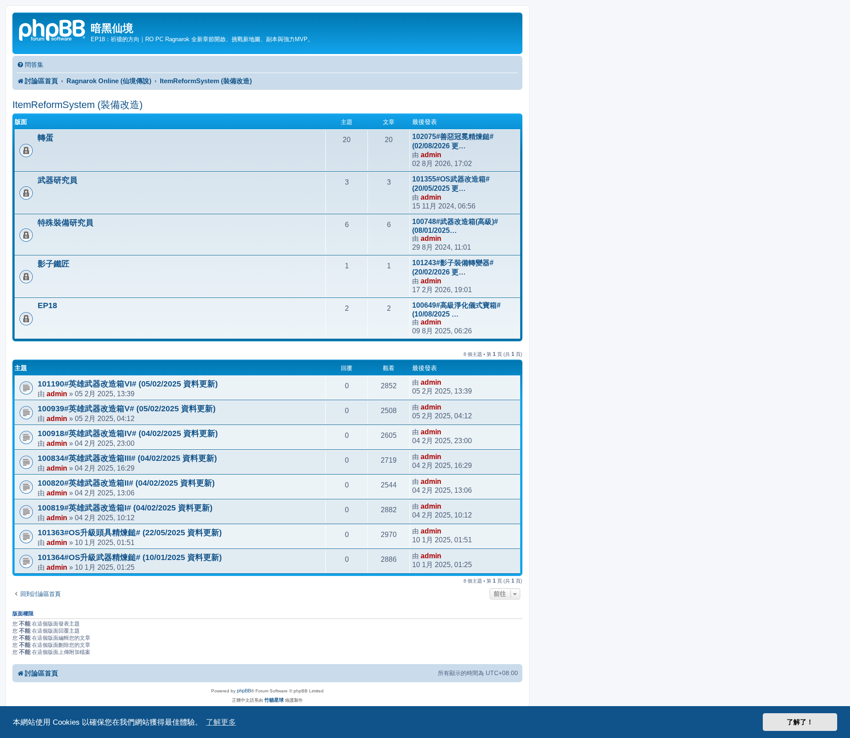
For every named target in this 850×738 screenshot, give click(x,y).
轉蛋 (46, 137)
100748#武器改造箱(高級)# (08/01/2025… (455, 226)
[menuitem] (30, 64)
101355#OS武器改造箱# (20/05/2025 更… (451, 183)
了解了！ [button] (800, 722)
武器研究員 (57, 180)
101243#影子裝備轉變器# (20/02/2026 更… (453, 267)
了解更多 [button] (221, 722)
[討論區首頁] (53, 29)
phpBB (244, 690)
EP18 (47, 305)
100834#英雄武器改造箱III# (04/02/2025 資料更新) (127, 458)
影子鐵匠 (54, 263)
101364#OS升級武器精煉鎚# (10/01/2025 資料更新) (130, 557)
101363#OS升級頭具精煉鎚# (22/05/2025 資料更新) (130, 532)
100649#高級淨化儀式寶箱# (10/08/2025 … (456, 309)
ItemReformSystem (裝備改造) (77, 104)
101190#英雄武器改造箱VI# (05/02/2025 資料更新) (128, 383)
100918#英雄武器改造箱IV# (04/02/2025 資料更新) (128, 433)
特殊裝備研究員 (65, 222)
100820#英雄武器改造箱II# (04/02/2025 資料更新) (126, 483)
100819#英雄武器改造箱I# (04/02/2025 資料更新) (125, 507)
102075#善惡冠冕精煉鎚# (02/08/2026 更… (453, 141)
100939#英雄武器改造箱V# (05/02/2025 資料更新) (127, 408)
